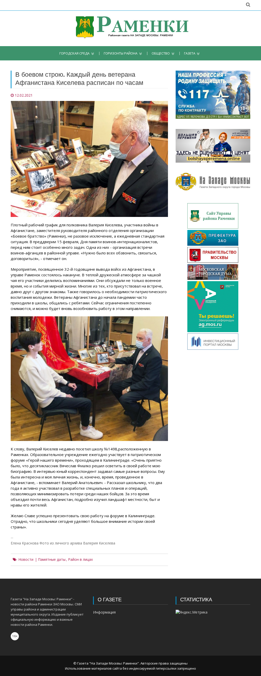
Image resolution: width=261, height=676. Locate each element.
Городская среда (74, 53)
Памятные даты (52, 559)
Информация (104, 612)
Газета (189, 53)
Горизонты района (120, 53)
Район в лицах (80, 559)
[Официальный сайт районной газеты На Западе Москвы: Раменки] (130, 28)
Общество (161, 53)
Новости (25, 559)
